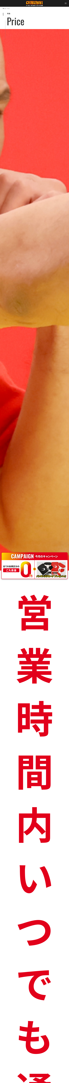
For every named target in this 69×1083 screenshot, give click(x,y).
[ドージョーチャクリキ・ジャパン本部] (34, 3)
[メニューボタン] (65, 3)
